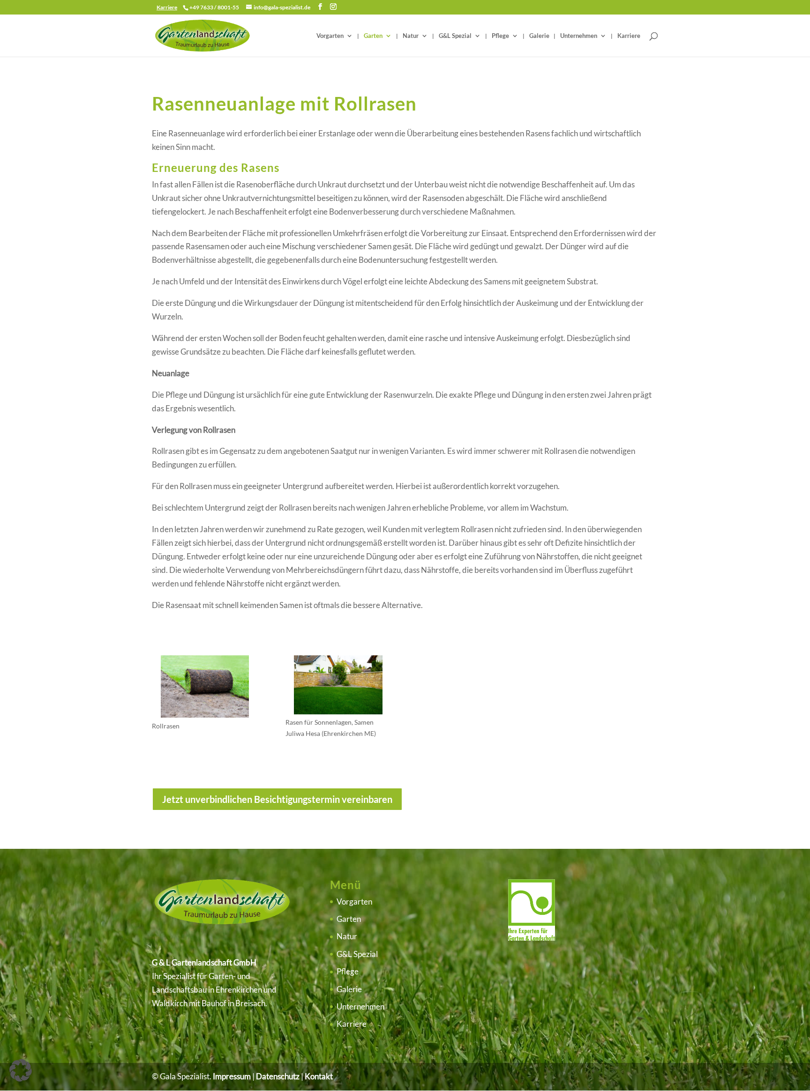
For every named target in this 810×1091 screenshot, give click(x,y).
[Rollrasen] (205, 715)
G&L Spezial (455, 35)
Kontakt (319, 1076)
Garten (373, 35)
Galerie (539, 35)
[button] (20, 1070)
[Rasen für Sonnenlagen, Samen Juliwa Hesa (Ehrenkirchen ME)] (338, 711)
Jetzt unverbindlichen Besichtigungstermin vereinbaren (277, 799)
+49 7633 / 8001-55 (214, 7)
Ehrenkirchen (239, 990)
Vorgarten (330, 35)
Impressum (232, 1076)
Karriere (628, 35)
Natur (411, 35)
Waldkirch (170, 1003)
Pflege (500, 35)
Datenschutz (278, 1076)
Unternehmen (578, 35)
